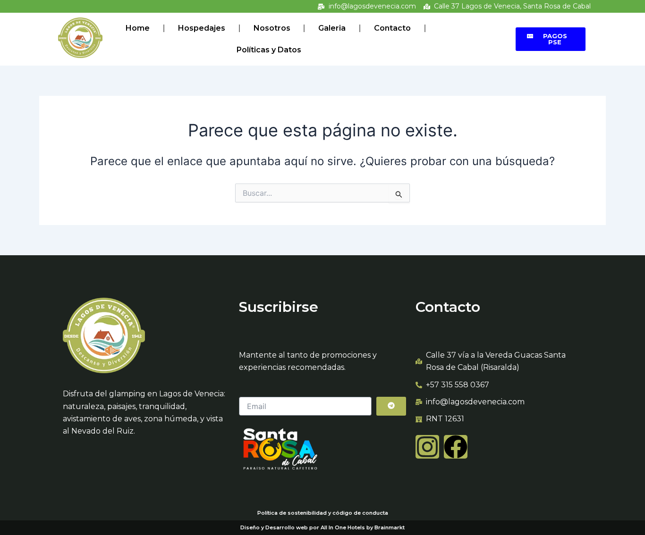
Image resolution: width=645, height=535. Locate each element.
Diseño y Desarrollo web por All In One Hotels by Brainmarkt (322, 527)
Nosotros (272, 28)
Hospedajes (201, 28)
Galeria (332, 28)
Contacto (392, 28)
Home (138, 28)
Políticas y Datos (269, 49)
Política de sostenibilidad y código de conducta (322, 513)
